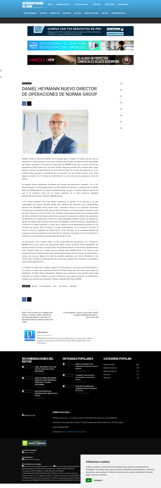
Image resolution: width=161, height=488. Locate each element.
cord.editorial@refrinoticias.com (74, 432)
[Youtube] (137, 20)
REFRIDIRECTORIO (118, 13)
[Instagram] (126, 20)
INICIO (50, 4)
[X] (130, 20)
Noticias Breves (27, 83)
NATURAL (77, 13)
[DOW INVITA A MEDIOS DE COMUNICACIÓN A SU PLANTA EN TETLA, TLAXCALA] (68, 388)
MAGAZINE (67, 13)
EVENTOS (43, 13)
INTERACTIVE (55, 13)
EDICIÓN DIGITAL (81, 4)
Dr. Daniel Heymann (45, 286)
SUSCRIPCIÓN (123, 4)
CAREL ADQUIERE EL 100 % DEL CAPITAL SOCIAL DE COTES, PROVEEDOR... (45, 369)
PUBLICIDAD (110, 4)
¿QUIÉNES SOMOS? (63, 4)
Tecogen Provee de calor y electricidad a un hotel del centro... (85, 377)
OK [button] (89, 480)
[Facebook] (123, 20)
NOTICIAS (96, 4)
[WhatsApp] (133, 20)
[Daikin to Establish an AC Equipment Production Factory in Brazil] (68, 367)
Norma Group (63, 286)
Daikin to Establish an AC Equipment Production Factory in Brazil (86, 366)
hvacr (55, 286)
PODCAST (104, 13)
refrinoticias (73, 286)
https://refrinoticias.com (44, 335)
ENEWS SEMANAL (30, 13)
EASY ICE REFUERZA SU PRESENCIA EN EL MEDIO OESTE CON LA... (46, 393)
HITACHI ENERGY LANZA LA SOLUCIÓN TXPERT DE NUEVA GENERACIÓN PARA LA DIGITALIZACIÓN (80, 315)
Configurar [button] (98, 480)
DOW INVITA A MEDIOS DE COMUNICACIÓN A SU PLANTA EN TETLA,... (86, 388)
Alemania (34, 286)
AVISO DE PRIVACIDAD (61, 427)
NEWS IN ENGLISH (91, 13)
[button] (136, 5)
